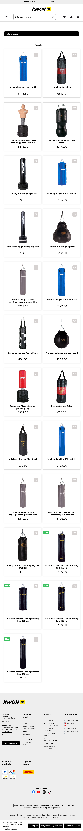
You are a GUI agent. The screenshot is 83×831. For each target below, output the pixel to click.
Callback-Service (29, 729)
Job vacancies (48, 743)
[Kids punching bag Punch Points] (23, 333)
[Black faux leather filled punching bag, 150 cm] (61, 546)
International (70, 714)
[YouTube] (38, 792)
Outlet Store (27, 739)
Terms (57, 805)
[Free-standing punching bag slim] (23, 227)
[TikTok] (49, 792)
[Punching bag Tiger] (61, 67)
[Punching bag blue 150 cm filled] (61, 280)
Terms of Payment (67, 805)
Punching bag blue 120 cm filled (23, 87)
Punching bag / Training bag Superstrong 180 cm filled (23, 301)
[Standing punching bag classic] (23, 174)
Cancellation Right (32, 805)
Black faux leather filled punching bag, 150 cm (61, 566)
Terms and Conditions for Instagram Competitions (41, 808)
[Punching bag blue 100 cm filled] (61, 174)
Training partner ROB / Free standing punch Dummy (23, 141)
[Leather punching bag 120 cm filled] (61, 121)
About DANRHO (49, 723)
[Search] (52, 17)
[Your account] (70, 17)
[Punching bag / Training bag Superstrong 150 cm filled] (23, 492)
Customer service (27, 715)
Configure (33, 825)
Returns (26, 731)
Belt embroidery (29, 745)
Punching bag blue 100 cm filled (61, 193)
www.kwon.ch (71, 726)
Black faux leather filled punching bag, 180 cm (23, 673)
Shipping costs (28, 726)
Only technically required (51, 825)
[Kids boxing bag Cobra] (61, 386)
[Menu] (5, 16)
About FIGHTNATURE (51, 726)
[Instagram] (44, 792)
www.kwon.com (72, 720)
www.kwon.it (71, 734)
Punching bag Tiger (61, 87)
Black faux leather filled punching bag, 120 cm (61, 619)
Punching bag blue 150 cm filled (61, 300)
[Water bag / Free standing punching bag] (23, 386)
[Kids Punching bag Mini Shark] (23, 439)
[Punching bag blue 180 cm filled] (61, 439)
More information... (10, 829)
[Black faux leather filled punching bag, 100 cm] (23, 599)
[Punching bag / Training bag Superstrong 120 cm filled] (61, 492)
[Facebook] (33, 792)
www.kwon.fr (71, 729)
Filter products (12, 34)
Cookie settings (7, 735)
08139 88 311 (7, 732)
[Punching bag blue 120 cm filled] (23, 67)
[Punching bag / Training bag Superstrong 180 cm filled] (23, 280)
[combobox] (32, 17)
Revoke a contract (11, 743)
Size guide (26, 734)
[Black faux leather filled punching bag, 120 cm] (61, 599)
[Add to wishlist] (36, 55)
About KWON (48, 720)
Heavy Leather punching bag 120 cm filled (23, 566)
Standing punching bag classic (23, 193)
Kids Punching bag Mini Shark (23, 459)
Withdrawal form (47, 805)
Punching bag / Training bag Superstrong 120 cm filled (61, 513)
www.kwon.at (71, 723)
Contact (25, 723)
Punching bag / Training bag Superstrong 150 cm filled (23, 513)
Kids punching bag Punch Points (22, 353)
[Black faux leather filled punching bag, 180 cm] (23, 652)
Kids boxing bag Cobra (61, 406)
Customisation (28, 737)
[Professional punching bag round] (61, 333)
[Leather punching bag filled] (61, 227)
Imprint (10, 805)
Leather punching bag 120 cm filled (61, 141)
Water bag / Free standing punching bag (23, 407)
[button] (41, 701)
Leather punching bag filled (61, 246)
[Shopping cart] (77, 17)
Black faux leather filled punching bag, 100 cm (23, 619)
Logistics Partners (27, 763)
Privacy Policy (19, 805)
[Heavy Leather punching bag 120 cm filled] (23, 546)
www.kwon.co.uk (72, 731)
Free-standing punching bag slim (23, 246)
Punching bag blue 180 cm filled (61, 459)
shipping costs (30, 815)
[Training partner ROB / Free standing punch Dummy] (23, 121)
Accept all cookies (72, 825)
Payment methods (6, 763)
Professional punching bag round (62, 353)
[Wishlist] (63, 17)
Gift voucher (27, 742)
